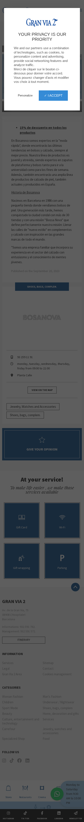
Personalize (25, 95)
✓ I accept (53, 95)
